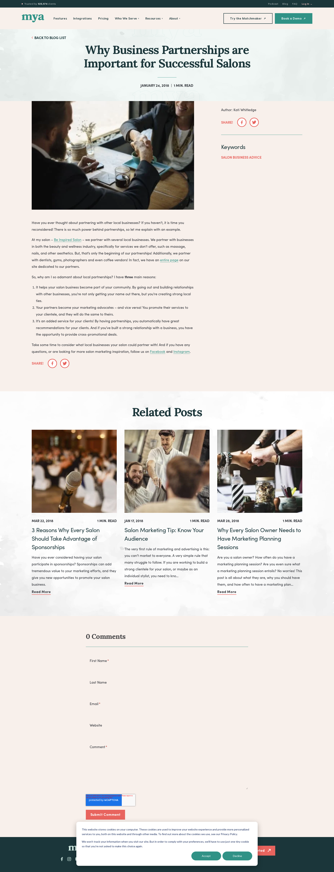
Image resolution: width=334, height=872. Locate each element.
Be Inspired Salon (67, 239)
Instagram (181, 351)
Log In (307, 3)
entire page (169, 260)
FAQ (294, 3)
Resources (154, 18)
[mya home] (33, 18)
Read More (41, 591)
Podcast (273, 3)
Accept (206, 856)
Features (60, 18)
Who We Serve (127, 18)
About (174, 18)
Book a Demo (293, 18)
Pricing (103, 18)
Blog (285, 3)
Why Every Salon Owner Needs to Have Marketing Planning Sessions (259, 538)
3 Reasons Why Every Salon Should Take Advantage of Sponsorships (66, 538)
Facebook (157, 351)
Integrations (82, 18)
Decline (237, 856)
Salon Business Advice (241, 157)
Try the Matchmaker (248, 18)
